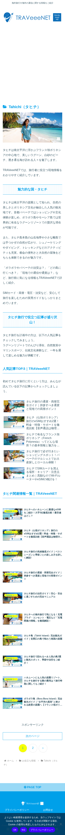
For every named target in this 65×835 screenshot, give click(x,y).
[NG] (60, 824)
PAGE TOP (33, 787)
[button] (58, 576)
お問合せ (48, 809)
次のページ (33, 736)
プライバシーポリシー (17, 809)
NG (23, 829)
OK (15, 829)
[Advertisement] (32, 62)
